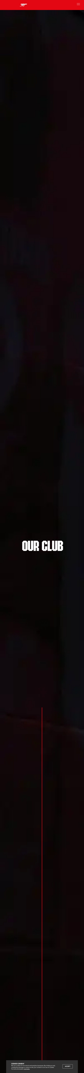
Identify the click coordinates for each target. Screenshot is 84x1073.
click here (27, 1069)
